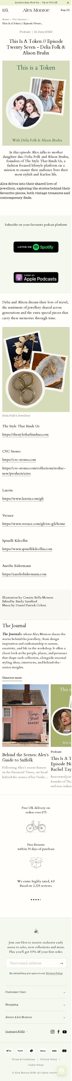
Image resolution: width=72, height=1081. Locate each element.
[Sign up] (61, 963)
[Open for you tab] (58, 1070)
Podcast (25, 32)
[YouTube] (65, 1032)
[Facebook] (59, 1032)
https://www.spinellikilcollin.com (27, 549)
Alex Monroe (22, 1072)
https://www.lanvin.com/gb (23, 498)
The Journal (19, 19)
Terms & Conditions (23, 1059)
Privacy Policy (54, 973)
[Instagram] (53, 1032)
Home (5, 19)
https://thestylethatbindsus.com (25, 434)
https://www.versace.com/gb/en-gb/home (33, 523)
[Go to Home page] (34, 10)
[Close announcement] (63, 2)
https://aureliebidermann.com (24, 574)
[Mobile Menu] (5, 10)
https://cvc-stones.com (19, 459)
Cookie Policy (36, 1065)
